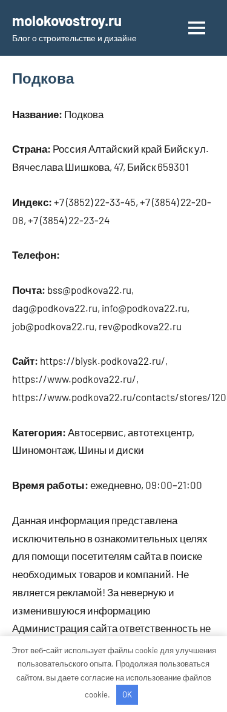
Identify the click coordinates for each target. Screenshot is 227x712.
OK (127, 694)
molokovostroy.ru (67, 20)
